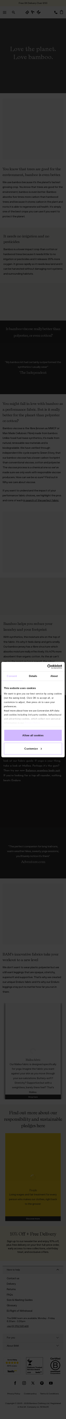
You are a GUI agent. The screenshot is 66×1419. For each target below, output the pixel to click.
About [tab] (54, 676)
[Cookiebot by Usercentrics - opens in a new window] (47, 666)
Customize (31, 748)
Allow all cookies (33, 735)
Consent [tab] (12, 676)
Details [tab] (33, 676)
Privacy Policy (32, 723)
